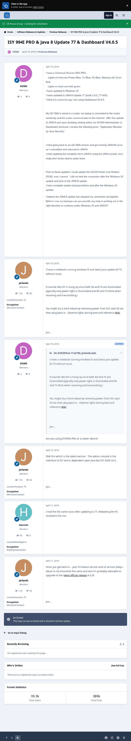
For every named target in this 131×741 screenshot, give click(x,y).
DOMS (16, 51)
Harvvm (23, 525)
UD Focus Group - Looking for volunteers (27, 23)
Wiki (117, 312)
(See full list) (117, 665)
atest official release (75, 575)
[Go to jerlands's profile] (23, 270)
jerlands (23, 283)
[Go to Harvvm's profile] (23, 512)
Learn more (6, 5)
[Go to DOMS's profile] (9, 52)
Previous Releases (47, 51)
